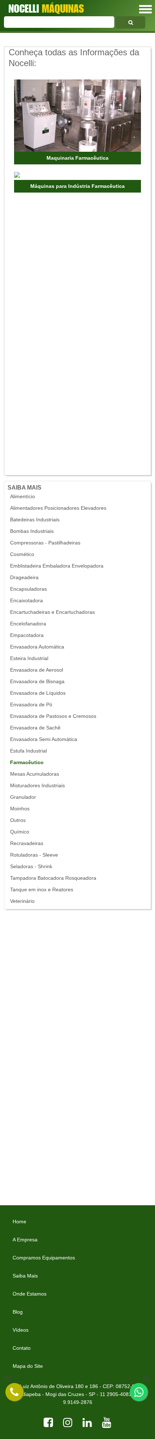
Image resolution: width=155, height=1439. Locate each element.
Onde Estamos (29, 1294)
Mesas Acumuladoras (34, 774)
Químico (19, 832)
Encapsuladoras (28, 589)
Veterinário (22, 901)
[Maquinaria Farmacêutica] (77, 115)
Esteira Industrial (29, 658)
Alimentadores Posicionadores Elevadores (58, 508)
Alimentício (22, 496)
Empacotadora (27, 635)
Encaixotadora (26, 600)
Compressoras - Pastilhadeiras (45, 543)
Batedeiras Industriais (34, 519)
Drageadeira (24, 577)
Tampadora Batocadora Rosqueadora (53, 878)
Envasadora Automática (37, 647)
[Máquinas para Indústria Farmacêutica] (66, 175)
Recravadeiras (26, 843)
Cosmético (22, 554)
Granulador (23, 797)
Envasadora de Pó (31, 704)
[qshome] (130, 22)
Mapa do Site (28, 1366)
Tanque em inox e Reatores (41, 889)
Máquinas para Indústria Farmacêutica (77, 186)
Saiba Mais (25, 1276)
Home (19, 1221)
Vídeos (20, 1330)
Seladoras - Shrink (31, 866)
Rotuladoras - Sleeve (34, 855)
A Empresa (25, 1239)
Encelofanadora (28, 623)
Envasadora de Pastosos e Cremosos (53, 716)
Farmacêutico (27, 762)
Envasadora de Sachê (35, 728)
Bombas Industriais (32, 531)
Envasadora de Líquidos (38, 693)
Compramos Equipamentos (44, 1258)
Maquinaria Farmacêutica (77, 158)
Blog (18, 1312)
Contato (22, 1348)
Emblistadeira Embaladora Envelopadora (56, 566)
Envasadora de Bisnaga (37, 681)
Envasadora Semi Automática (43, 739)
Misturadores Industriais (37, 785)
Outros (18, 820)
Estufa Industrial (28, 751)
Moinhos (20, 808)
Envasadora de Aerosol (36, 670)
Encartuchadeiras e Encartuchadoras (52, 612)
